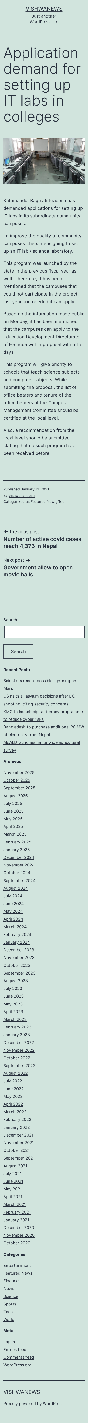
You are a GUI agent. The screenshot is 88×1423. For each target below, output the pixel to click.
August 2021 (15, 1166)
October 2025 (16, 780)
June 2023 (13, 996)
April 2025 (13, 826)
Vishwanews (44, 8)
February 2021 (17, 1212)
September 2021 (19, 1158)
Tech (62, 501)
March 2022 (15, 1111)
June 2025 (13, 811)
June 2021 (13, 1181)
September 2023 (19, 973)
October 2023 (16, 965)
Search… (12, 619)
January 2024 (16, 942)
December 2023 (18, 949)
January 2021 (16, 1219)
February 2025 (17, 842)
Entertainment (17, 1265)
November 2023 (19, 957)
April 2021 (12, 1196)
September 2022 (19, 1065)
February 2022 (17, 1119)
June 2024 (13, 903)
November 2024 (19, 865)
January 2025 (16, 849)
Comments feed (18, 1357)
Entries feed (14, 1349)
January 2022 (16, 1127)
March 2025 (15, 834)
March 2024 (15, 926)
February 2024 (17, 934)
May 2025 (13, 818)
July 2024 (12, 896)
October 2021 (16, 1150)
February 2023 (17, 1027)
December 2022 (18, 1042)
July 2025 (12, 803)
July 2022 (12, 1081)
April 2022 (13, 1104)
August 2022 (15, 1073)
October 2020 (16, 1243)
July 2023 (12, 988)
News (8, 1288)
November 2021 (18, 1142)
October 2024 (16, 872)
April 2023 (13, 1011)
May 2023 (13, 1004)
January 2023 (16, 1034)
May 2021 (12, 1189)
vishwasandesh (22, 495)
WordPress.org (17, 1365)
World (8, 1319)
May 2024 (13, 911)
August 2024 (15, 888)
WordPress (53, 1403)
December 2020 (18, 1227)
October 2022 (16, 1058)
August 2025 (15, 795)
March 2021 (14, 1204)
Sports (9, 1304)
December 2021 (18, 1135)
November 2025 (19, 772)
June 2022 (13, 1088)
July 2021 (12, 1173)
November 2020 (19, 1235)
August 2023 (15, 980)
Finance (11, 1280)
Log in (9, 1341)
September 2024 (19, 880)
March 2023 (15, 1019)
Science (10, 1296)
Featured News (43, 501)
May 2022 (13, 1096)
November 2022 (19, 1050)
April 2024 (13, 919)
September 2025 (19, 787)
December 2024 (18, 857)
